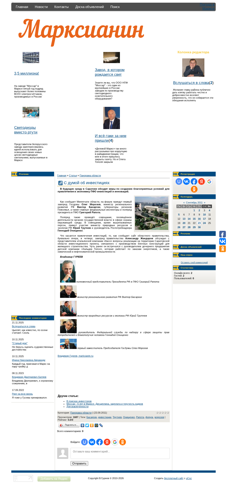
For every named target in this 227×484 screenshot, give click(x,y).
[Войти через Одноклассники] (122, 442)
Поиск (115, 7)
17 (204, 218)
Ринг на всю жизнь (22, 393)
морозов (159, 417)
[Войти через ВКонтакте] (92, 442)
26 (179, 227)
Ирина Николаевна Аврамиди (28, 360)
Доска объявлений (89, 7)
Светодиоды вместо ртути (25, 129)
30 (199, 227)
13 (184, 218)
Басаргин (91, 417)
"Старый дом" (19, 343)
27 (184, 227)
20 (184, 223)
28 (189, 227)
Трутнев (117, 417)
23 (199, 223)
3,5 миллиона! (26, 73)
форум (149, 417)
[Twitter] (87, 425)
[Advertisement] (33, 246)
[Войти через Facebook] (99, 442)
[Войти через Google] (114, 442)
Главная (22, 7)
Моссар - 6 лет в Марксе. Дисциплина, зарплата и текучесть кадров (105, 403)
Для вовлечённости (77, 406)
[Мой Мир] (96, 425)
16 (199, 218)
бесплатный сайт (173, 478)
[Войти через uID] (84, 442)
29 (194, 227)
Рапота (140, 417)
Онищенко (129, 417)
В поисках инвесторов (79, 401)
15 (194, 218)
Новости (41, 7)
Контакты (61, 7)
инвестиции (104, 417)
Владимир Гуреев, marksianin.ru (75, 356)
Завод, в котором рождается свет (110, 72)
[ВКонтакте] (82, 425)
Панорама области (90, 175)
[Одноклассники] (92, 425)
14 (189, 218)
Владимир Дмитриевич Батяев (29, 377)
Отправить (79, 463)
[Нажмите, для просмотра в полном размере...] (151, 229)
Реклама (24, 174)
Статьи (73, 175)
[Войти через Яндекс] (107, 442)
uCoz (189, 478)
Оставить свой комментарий (194, 262)
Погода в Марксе (207, 6)
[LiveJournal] (101, 425)
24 (204, 223)
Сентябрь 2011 (194, 202)
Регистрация (188, 174)
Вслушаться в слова (191, 82)
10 (204, 214)
